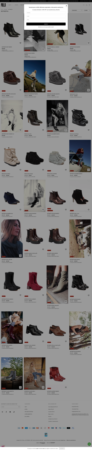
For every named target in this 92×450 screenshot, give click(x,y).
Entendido (62, 448)
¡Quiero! (46, 24)
